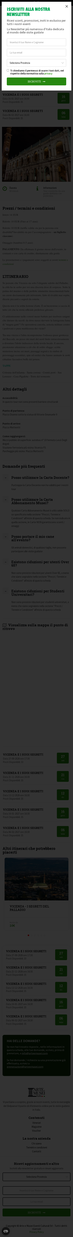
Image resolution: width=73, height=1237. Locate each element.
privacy (48, 73)
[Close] (66, 6)
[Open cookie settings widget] (6, 1231)
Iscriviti (35, 81)
